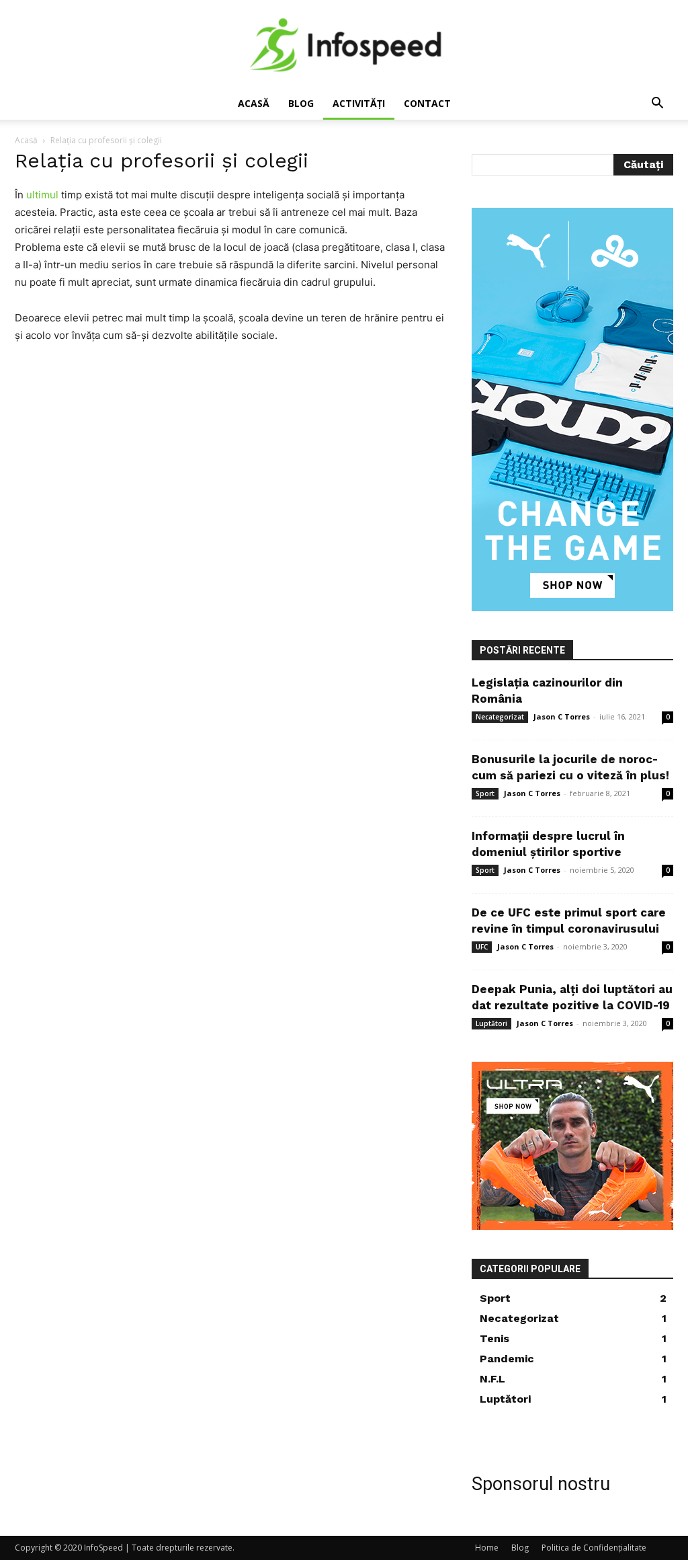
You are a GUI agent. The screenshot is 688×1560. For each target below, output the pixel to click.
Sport (485, 793)
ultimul (42, 194)
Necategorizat (500, 717)
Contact (427, 103)
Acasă (253, 103)
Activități (359, 103)
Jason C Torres (561, 716)
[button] (657, 104)
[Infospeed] (344, 44)
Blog (301, 103)
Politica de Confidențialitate (594, 1547)
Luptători (491, 1023)
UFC (482, 946)
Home (487, 1547)
